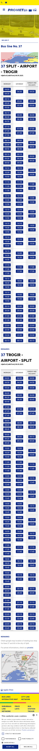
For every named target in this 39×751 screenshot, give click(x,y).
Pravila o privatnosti (28, 730)
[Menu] (4, 10)
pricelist (30, 648)
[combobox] (33, 715)
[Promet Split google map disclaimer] (19, 668)
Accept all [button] (10, 747)
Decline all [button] (28, 747)
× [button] (36, 715)
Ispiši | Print (8, 690)
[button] (19, 742)
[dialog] (19, 731)
